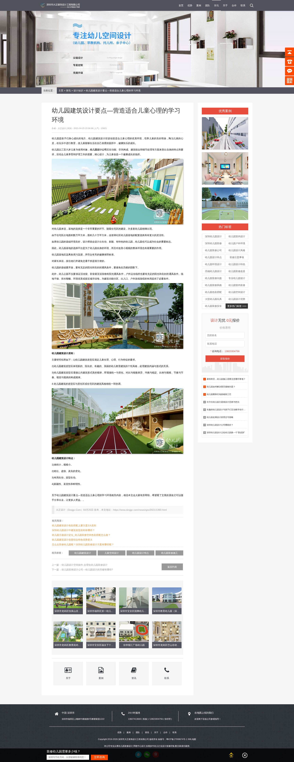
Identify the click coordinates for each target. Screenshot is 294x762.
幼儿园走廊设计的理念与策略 (220, 417)
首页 (181, 5)
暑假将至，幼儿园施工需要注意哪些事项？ (226, 379)
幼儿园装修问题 (213, 278)
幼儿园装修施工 (169, 553)
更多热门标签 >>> (236, 306)
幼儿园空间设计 (236, 292)
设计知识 (78, 90)
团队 (207, 5)
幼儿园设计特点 (213, 257)
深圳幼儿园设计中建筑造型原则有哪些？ (73, 530)
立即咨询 (99, 757)
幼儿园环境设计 (213, 264)
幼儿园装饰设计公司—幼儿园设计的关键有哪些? (87, 569)
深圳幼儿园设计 (213, 236)
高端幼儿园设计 (213, 271)
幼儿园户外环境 (236, 243)
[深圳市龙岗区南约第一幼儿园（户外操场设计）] (225, 202)
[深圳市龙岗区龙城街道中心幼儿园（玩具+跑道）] (225, 131)
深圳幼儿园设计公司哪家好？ (220, 425)
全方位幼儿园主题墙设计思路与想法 (223, 402)
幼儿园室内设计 (236, 236)
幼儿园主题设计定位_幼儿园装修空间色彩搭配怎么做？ (81, 535)
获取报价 (225, 358)
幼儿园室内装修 (236, 285)
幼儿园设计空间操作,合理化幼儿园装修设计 (85, 564)
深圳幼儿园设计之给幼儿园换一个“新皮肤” (226, 432)
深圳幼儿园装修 (213, 243)
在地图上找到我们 (204, 712)
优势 (189, 5)
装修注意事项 (237, 257)
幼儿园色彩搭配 (213, 292)
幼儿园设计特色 (236, 264)
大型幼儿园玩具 (213, 299)
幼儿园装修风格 (213, 285)
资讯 (216, 5)
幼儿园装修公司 (213, 250)
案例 (198, 5)
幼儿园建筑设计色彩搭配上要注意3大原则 (74, 525)
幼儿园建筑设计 (82, 553)
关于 (225, 5)
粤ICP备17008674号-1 (176, 739)
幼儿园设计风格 (236, 250)
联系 (243, 5)
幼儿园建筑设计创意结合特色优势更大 (72, 539)
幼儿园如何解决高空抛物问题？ (221, 387)
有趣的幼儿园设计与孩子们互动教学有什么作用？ (229, 409)
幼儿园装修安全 (213, 306)
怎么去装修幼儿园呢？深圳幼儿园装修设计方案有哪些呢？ (83, 544)
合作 (234, 5)
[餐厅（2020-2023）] (225, 167)
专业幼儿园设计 (236, 278)
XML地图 (192, 739)
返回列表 (172, 567)
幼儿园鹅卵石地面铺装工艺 (219, 394)
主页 (61, 90)
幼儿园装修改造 (236, 271)
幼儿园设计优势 (236, 299)
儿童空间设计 (111, 553)
